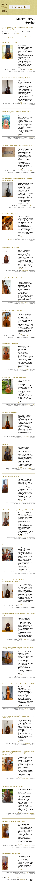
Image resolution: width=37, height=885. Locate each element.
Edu (27, 872)
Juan (26, 572)
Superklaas (25, 270)
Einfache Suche (15, 27)
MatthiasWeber (30, 70)
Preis (9, 37)
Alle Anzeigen (6, 27)
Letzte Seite (19, 33)
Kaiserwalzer (30, 813)
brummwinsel (24, 302)
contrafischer (30, 206)
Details (20, 68)
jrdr (27, 502)
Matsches (27, 845)
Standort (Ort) (24, 36)
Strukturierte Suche (26, 27)
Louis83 (26, 537)
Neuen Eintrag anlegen (9, 29)
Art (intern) (31, 36)
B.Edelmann (30, 335)
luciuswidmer (30, 404)
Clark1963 (10, 239)
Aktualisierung (15, 37)
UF (21, 103)
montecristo (25, 778)
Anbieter (4, 37)
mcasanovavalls (25, 605)
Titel (18, 36)
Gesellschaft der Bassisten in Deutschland (4, 5)
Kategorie (14, 36)
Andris (26, 436)
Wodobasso (31, 468)
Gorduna (31, 137)
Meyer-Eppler (22, 879)
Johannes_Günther (29, 676)
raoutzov (25, 369)
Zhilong (26, 708)
